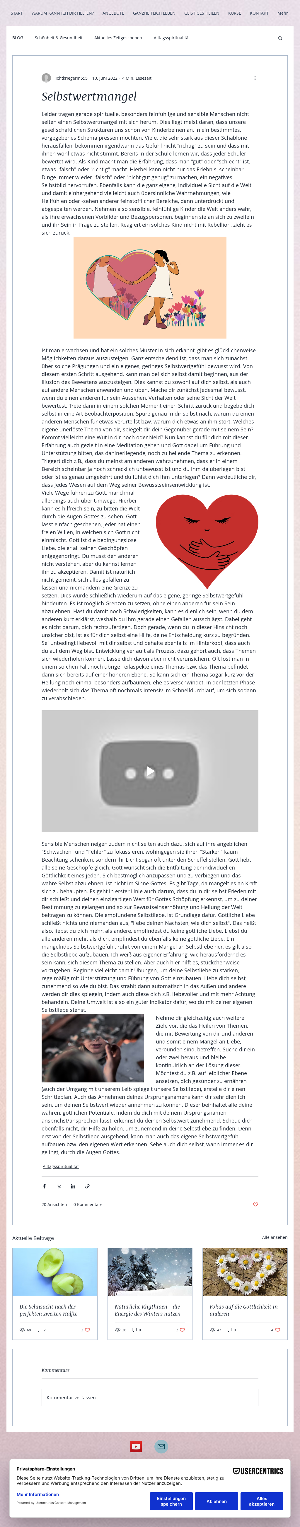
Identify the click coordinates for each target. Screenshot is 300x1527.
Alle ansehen (275, 1237)
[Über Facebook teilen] (44, 1186)
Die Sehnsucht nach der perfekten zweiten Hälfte (48, 1310)
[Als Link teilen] (87, 1186)
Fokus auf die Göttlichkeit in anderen (244, 1310)
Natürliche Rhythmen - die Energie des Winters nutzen (147, 1310)
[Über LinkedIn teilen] (73, 1186)
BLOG (17, 37)
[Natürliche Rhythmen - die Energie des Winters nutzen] (150, 1272)
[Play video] (150, 771)
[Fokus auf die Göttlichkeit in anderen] (245, 1272)
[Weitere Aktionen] (254, 77)
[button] (280, 37)
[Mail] (161, 1446)
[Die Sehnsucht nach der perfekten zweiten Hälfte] (55, 1272)
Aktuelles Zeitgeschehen (118, 37)
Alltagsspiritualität (172, 37)
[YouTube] (136, 1446)
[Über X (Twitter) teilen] (59, 1186)
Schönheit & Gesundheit (59, 37)
